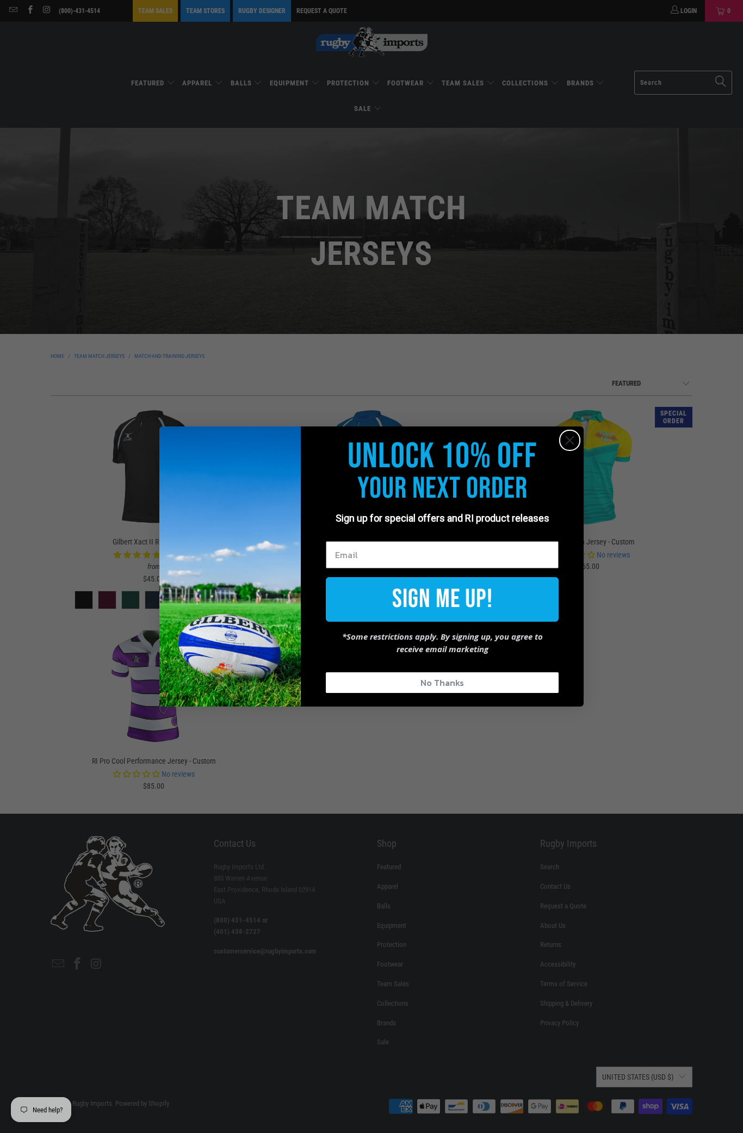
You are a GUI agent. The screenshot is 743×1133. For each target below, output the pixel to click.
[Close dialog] (569, 440)
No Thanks (442, 682)
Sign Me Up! (442, 599)
